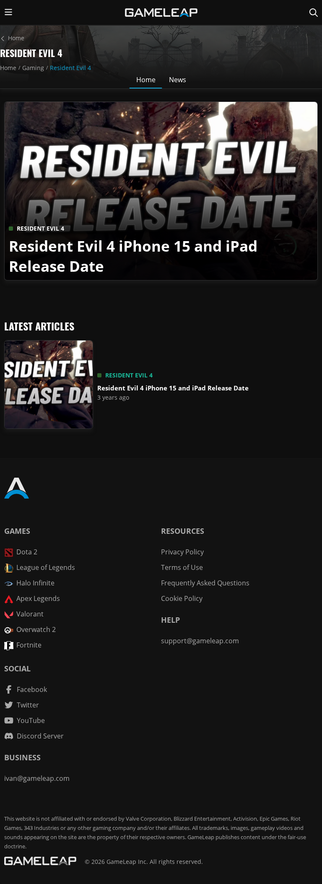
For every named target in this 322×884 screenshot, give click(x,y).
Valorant (30, 614)
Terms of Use (182, 567)
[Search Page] (313, 12)
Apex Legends (38, 598)
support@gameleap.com (200, 640)
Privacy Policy (182, 551)
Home (8, 68)
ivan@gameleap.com (37, 778)
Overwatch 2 (36, 629)
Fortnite (29, 645)
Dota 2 (26, 551)
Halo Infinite (35, 583)
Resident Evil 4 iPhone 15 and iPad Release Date (173, 388)
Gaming (33, 68)
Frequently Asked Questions (205, 583)
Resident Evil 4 (70, 68)
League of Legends (45, 567)
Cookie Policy (182, 598)
